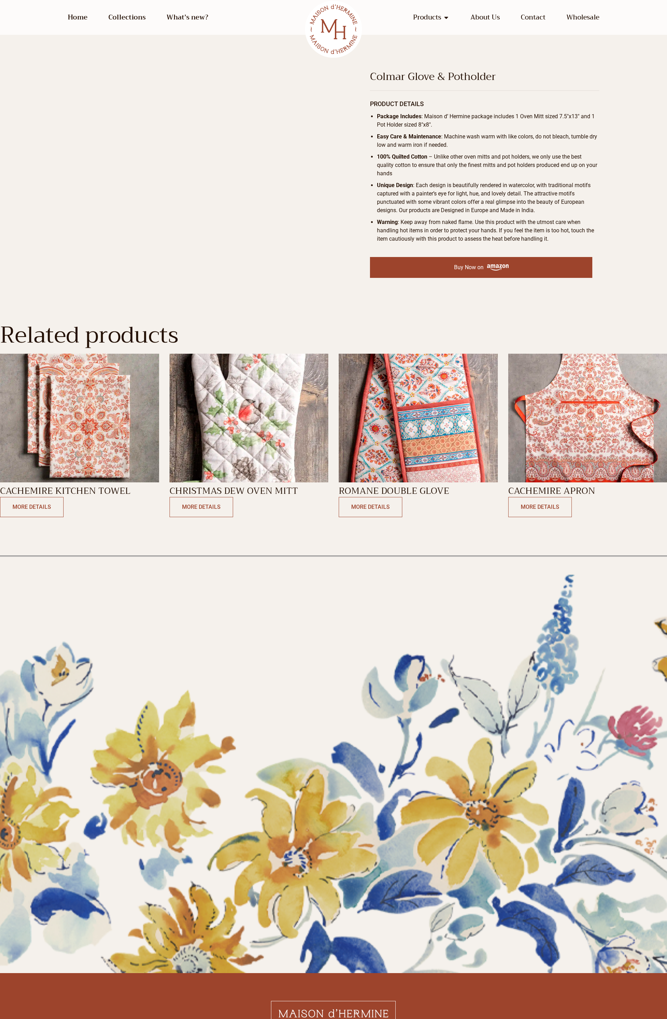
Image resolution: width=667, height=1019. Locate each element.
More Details (32, 507)
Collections (127, 17)
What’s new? (187, 17)
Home (78, 17)
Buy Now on (469, 267)
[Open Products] (446, 18)
